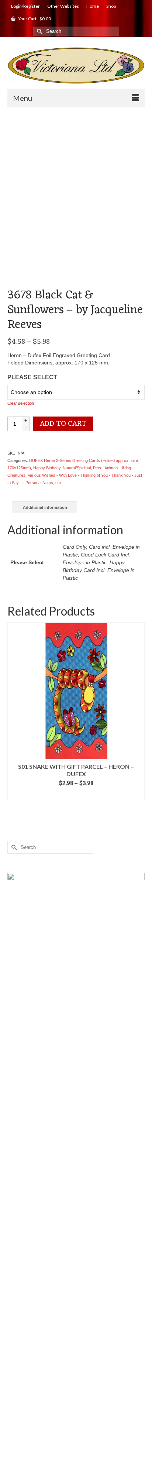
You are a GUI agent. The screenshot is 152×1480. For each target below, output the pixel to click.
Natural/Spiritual (77, 468)
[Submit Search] (38, 31)
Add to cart (63, 424)
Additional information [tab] (45, 507)
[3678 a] (76, 270)
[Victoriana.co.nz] (76, 66)
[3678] (76, 181)
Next (138, 711)
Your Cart (34, 18)
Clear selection (20, 403)
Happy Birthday (47, 468)
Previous (13, 711)
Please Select (32, 377)
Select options (76, 794)
